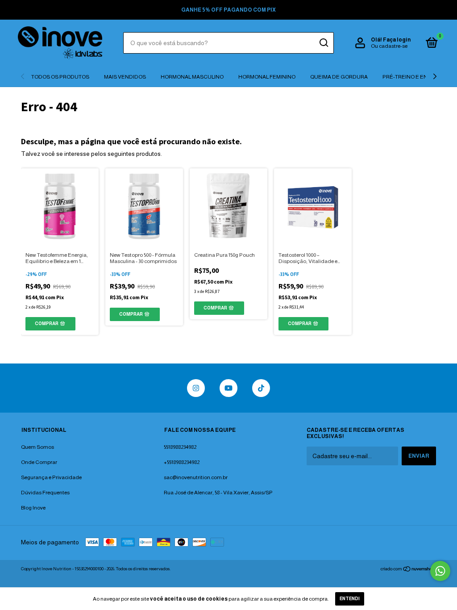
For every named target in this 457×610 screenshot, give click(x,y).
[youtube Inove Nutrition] (228, 388)
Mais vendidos (125, 77)
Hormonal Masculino (192, 77)
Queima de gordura (339, 77)
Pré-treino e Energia (413, 77)
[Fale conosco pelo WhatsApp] (440, 571)
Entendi (350, 598)
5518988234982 (180, 447)
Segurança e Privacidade (51, 477)
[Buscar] (323, 43)
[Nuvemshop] (408, 569)
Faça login (397, 40)
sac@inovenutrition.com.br (196, 477)
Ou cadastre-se (389, 46)
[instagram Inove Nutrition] (196, 388)
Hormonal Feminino (266, 77)
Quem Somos (37, 447)
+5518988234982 (181, 462)
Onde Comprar (39, 462)
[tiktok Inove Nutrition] (261, 388)
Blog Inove (33, 508)
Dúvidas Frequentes (45, 492)
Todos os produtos (60, 77)
